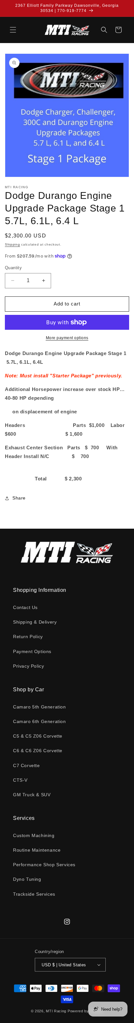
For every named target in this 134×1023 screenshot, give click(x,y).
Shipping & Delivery (35, 622)
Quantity (13, 267)
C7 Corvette (26, 765)
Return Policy (28, 636)
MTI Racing (56, 1011)
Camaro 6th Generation (39, 721)
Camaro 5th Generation (39, 706)
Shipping (12, 244)
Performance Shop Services (44, 864)
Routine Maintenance (36, 850)
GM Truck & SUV (31, 794)
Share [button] (19, 497)
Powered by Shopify (85, 1011)
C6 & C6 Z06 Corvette (37, 750)
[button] (13, 30)
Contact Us (25, 607)
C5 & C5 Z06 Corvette (37, 736)
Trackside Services (34, 894)
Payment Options (32, 651)
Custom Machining (34, 835)
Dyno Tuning (27, 879)
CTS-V (20, 780)
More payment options (67, 338)
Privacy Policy (28, 666)
